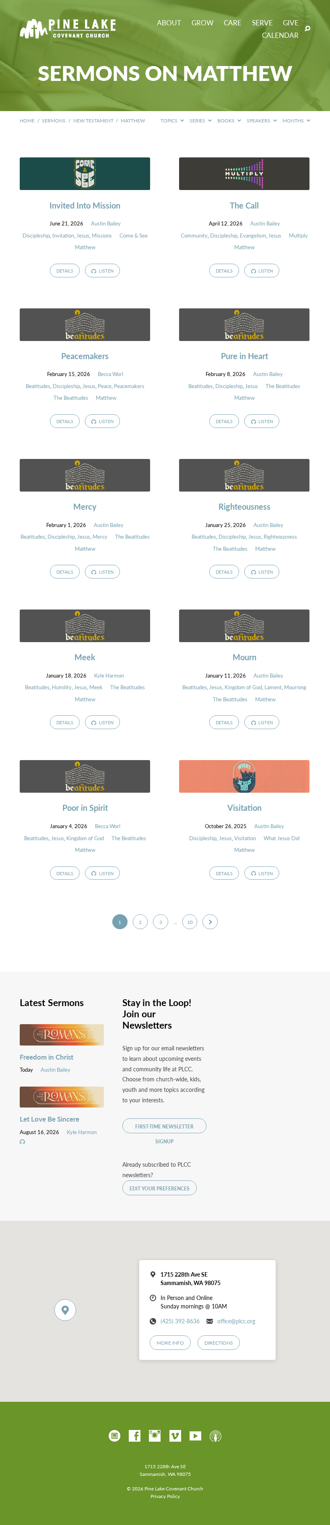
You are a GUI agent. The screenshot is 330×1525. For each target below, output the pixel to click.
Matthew (133, 120)
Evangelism (253, 235)
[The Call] (244, 184)
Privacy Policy (165, 1496)
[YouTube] (195, 1436)
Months (294, 120)
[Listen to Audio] (22, 1142)
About (169, 22)
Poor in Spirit (85, 807)
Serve (262, 22)
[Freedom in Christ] (62, 1040)
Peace (104, 386)
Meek (84, 657)
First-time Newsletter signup (164, 1128)
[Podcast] (215, 1436)
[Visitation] (244, 787)
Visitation (244, 807)
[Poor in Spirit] (85, 787)
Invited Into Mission (85, 205)
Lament (273, 687)
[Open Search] (307, 29)
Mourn (244, 657)
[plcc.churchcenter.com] (114, 1436)
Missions (102, 235)
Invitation (63, 235)
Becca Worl (110, 374)
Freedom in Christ (46, 1057)
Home (27, 120)
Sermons (54, 120)
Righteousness (244, 506)
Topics (170, 120)
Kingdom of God (243, 687)
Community (194, 235)
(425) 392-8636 (180, 1321)
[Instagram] (155, 1436)
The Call (244, 205)
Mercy (85, 506)
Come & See (134, 235)
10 (190, 922)
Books (226, 120)
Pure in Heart (244, 356)
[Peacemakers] (85, 335)
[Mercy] (85, 486)
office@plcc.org (236, 1321)
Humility (62, 687)
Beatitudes (38, 386)
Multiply (298, 235)
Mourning (295, 687)
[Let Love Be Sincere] (62, 1102)
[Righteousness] (244, 486)
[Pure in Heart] (244, 335)
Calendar (280, 35)
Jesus (82, 235)
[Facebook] (134, 1436)
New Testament (93, 120)
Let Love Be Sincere (49, 1119)
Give (291, 22)
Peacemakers (85, 356)
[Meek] (85, 636)
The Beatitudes (71, 397)
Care (232, 22)
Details (64, 271)
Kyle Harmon (109, 675)
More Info (170, 1342)
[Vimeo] (175, 1436)
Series (198, 120)
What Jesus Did (281, 838)
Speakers (259, 120)
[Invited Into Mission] (85, 184)
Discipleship (36, 235)
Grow (203, 22)
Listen (105, 271)
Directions (218, 1342)
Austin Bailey (106, 223)
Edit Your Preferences (160, 1188)
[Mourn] (244, 636)
